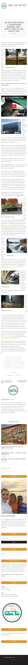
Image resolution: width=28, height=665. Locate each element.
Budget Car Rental (7, 225)
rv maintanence (7, 365)
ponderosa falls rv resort (8, 362)
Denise (15, 372)
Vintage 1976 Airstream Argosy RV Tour (22, 381)
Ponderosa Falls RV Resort (6, 336)
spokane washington (8, 367)
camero (7, 357)
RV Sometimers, (11, 88)
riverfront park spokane (19, 362)
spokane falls (21, 365)
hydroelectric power (12, 266)
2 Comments (10, 375)
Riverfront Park (17, 259)
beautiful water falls (10, 267)
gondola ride (19, 357)
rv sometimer (14, 365)
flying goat (13, 357)
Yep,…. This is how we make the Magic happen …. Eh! (7, 382)
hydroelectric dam (9, 360)
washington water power (18, 367)
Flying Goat (5, 321)
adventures (18, 375)
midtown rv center (18, 360)
